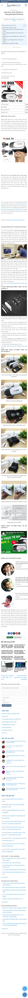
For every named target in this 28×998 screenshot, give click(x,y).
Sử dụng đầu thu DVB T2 (8, 722)
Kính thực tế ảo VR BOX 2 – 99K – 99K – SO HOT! (7, 677)
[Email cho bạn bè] (14, 633)
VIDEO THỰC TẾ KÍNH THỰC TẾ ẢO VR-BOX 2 (13, 40)
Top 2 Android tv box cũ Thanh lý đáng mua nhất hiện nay (15, 751)
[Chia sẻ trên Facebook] (9, 633)
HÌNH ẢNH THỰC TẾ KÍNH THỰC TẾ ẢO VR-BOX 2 (14, 37)
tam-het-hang (14, 10)
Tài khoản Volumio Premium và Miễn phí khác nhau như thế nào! (15, 789)
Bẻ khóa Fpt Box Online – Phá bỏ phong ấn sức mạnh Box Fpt (15, 784)
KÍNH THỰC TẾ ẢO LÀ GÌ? (9, 27)
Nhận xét (8, 747)
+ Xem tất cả (4, 877)
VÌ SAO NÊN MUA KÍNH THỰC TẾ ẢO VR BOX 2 (13, 33)
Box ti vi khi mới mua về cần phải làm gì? (15, 766)
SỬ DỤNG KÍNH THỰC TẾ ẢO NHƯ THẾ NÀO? (13, 30)
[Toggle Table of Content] (23, 25)
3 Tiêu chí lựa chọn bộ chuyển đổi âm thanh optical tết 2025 (15, 778)
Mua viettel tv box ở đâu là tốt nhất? (14, 746)
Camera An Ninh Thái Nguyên (9, 713)
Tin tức (3, 733)
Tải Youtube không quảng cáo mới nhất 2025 (15, 756)
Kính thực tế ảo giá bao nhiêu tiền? (16, 220)
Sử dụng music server (7, 724)
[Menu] (2, 5)
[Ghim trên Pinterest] (16, 633)
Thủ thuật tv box (6, 730)
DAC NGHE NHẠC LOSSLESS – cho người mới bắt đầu (20, 677)
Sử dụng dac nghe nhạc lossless (10, 719)
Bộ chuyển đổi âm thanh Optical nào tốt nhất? (14, 887)
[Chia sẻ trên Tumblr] (19, 633)
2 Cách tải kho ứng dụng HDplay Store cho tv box (15, 761)
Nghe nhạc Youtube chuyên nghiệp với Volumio (15, 772)
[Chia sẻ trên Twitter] (11, 633)
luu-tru (3, 716)
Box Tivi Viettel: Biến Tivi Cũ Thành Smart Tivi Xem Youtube (16, 742)
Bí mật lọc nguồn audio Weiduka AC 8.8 (13, 898)
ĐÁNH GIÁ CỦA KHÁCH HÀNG (10, 43)
